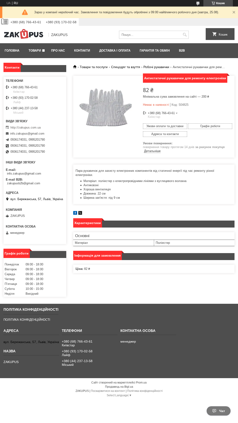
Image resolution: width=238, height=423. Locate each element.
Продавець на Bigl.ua (119, 386)
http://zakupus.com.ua (25, 127)
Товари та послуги (94, 67)
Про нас (58, 50)
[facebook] (75, 213)
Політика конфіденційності (145, 391)
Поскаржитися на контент (108, 391)
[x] (80, 213)
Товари (35, 50)
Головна (12, 50)
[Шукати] (185, 35)
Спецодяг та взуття (125, 67)
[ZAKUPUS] (24, 35)
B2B (182, 50)
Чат (222, 411)
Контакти (82, 50)
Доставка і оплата (114, 50)
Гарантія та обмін (155, 50)
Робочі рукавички (156, 67)
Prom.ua (141, 382)
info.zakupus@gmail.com (27, 133)
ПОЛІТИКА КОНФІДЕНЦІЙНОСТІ (26, 319)
